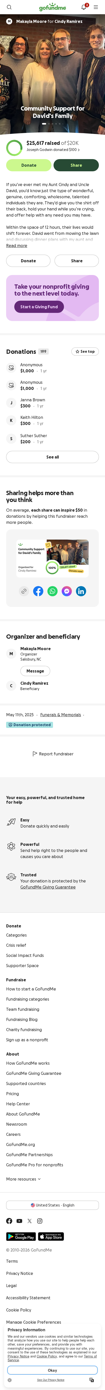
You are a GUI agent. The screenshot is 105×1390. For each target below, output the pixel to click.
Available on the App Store (51, 1236)
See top (88, 351)
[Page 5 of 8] (59, 124)
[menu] (96, 7)
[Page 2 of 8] (49, 124)
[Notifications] (83, 7)
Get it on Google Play (21, 1236)
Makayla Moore (35, 648)
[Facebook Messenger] (67, 591)
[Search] (9, 7)
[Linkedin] (81, 591)
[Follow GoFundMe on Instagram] (40, 1221)
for (49, 21)
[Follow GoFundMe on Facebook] (9, 1221)
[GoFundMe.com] (52, 7)
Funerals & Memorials (60, 714)
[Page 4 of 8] (56, 124)
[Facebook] (38, 591)
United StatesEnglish (55, 1205)
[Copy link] (24, 591)
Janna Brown (32, 400)
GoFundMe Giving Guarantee (48, 887)
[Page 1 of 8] (44, 124)
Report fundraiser (56, 754)
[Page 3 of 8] (52, 124)
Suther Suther (33, 435)
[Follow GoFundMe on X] (29, 1221)
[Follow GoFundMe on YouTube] (19, 1221)
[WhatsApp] (52, 591)
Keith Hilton (31, 417)
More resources (21, 1179)
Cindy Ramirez (34, 683)
